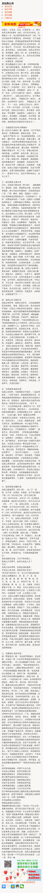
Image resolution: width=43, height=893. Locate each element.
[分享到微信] (22, 886)
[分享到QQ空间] (13, 886)
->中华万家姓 (7, 882)
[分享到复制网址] (8, 886)
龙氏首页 (8, 6)
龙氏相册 (8, 12)
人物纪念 (8, 18)
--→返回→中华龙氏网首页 (24, 882)
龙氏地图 (8, 15)
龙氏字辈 (8, 9)
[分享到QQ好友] (17, 886)
